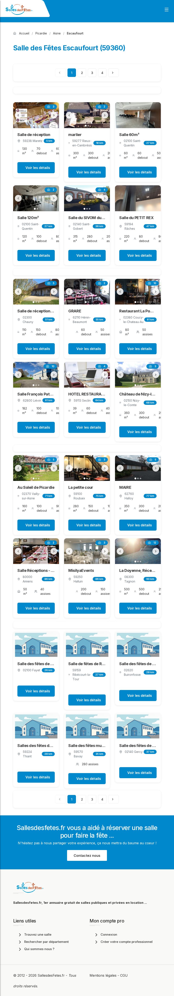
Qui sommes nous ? (39, 949)
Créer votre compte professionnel (127, 942)
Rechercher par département (46, 942)
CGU (124, 975)
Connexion (109, 934)
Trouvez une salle (37, 934)
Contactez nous (87, 855)
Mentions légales (103, 975)
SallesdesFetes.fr (52, 975)
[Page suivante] (113, 72)
